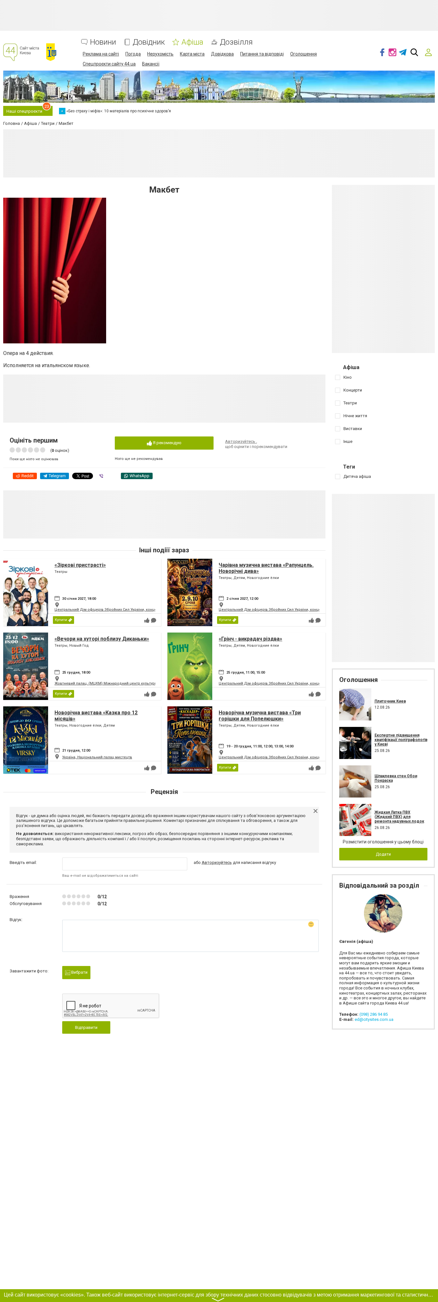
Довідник (149, 42)
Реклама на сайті (101, 53)
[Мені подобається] (146, 620)
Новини (103, 42)
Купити (61, 620)
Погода (133, 53)
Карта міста (192, 53)
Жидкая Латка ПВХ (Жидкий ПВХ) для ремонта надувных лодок (399, 817)
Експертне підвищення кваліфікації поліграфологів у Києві (401, 740)
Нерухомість (160, 53)
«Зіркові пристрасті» (80, 565)
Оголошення (303, 53)
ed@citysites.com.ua (374, 1019)
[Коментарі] (153, 620)
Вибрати (79, 972)
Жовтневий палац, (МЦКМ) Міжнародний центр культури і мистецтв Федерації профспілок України (144, 683)
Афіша (192, 42)
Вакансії (150, 63)
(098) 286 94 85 (373, 1014)
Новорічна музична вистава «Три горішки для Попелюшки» (260, 716)
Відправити (86, 1027)
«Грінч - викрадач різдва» (250, 639)
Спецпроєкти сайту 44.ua (109, 63)
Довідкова (222, 53)
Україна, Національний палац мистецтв (97, 757)
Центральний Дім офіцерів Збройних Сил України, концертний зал (114, 610)
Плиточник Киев (390, 701)
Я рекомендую (166, 442)
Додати (383, 854)
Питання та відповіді (262, 53)
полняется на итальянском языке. (50, 365)
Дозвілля (236, 42)
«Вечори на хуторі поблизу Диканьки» (102, 639)
